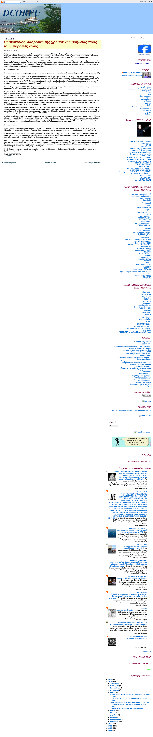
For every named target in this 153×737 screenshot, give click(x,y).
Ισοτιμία (148, 103)
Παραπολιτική (146, 257)
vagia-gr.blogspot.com (138, 636)
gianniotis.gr (146, 202)
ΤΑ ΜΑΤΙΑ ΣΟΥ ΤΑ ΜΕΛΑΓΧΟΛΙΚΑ (138, 157)
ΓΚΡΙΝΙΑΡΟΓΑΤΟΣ (144, 234)
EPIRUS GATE (146, 300)
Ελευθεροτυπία (145, 96)
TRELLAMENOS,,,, (144, 225)
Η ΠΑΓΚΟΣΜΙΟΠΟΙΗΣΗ (143, 181)
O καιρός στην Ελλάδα (142, 341)
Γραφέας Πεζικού (145, 236)
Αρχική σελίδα (50, 162)
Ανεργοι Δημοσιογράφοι (142, 232)
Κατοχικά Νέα (146, 246)
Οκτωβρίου (114, 686)
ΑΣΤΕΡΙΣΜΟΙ (146, 156)
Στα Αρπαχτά (146, 266)
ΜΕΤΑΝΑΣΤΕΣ (146, 147)
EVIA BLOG (147, 200)
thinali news (146, 312)
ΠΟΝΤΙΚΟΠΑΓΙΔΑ (144, 259)
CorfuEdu (147, 298)
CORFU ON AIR (145, 294)
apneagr (148, 193)
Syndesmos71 (146, 221)
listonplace (147, 303)
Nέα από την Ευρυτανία (142, 307)
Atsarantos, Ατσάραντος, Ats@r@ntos (132, 622)
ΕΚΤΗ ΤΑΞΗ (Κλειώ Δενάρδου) (139, 152)
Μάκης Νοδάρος (145, 254)
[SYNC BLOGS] (145, 416)
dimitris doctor (145, 198)
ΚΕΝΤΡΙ (148, 321)
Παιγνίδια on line (145, 373)
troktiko (148, 227)
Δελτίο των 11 (146, 238)
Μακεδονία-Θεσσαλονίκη (141, 107)
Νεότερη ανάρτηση (9, 162)
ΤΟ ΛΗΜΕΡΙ (147, 277)
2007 (110, 730)
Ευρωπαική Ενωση (144, 359)
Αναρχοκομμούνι (145, 230)
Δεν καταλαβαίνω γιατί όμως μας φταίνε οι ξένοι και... (130, 702)
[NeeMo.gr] (146, 401)
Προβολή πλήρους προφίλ (132, 75)
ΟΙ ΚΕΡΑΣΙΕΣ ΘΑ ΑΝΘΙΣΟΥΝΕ (140, 170)
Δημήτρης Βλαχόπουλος (132, 72)
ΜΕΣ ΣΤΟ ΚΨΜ (145, 177)
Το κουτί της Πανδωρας (142, 275)
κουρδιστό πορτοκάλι (143, 250)
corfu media (146, 293)
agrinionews (146, 291)
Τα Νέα (148, 112)
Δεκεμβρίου (115, 683)
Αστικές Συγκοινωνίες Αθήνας (140, 348)
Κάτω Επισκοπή (145, 319)
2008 (110, 728)
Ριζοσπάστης (146, 110)
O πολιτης (147, 214)
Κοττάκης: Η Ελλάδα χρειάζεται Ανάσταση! (132, 578)
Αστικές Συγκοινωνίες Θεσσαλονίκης (137, 350)
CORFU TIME (146, 296)
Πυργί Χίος (147, 330)
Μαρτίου (113, 717)
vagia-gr (148, 314)
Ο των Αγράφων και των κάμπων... (138, 328)
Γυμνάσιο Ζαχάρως (144, 318)
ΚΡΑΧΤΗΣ (147, 252)
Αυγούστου (114, 690)
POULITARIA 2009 (144, 218)
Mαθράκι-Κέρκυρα (144, 305)
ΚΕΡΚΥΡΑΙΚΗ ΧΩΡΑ (144, 248)
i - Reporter (147, 204)
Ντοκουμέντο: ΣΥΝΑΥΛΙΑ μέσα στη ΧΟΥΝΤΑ (135, 172)
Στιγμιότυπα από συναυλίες (140, 154)
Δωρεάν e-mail (145, 355)
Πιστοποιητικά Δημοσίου (141, 375)
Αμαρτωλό (147, 316)
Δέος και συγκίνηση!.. (125, 610)
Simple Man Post (145, 220)
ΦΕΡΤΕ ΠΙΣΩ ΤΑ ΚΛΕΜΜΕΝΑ (140, 141)
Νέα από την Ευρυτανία (142, 327)
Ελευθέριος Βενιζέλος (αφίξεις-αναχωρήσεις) (134, 357)
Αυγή (149, 92)
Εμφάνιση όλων (147, 651)
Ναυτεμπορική (145, 108)
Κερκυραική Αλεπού (143, 323)
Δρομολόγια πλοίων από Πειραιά (138, 354)
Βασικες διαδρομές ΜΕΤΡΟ (141, 352)
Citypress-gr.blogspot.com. (141, 195)
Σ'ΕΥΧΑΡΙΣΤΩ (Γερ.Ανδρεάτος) (140, 149)
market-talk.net (145, 211)
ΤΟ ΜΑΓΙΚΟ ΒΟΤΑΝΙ (143, 165)
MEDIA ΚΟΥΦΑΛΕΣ (144, 212)
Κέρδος (148, 105)
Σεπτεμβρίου (115, 688)
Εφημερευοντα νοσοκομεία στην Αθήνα (136, 361)
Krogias (148, 205)
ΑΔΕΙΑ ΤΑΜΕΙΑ (145, 175)
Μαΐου (112, 713)
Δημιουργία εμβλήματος (145, 54)
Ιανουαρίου (114, 721)
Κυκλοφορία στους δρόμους (140, 364)
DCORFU (22, 12)
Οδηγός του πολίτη (144, 370)
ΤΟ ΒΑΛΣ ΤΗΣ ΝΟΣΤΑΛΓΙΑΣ (141, 174)
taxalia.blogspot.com (143, 223)
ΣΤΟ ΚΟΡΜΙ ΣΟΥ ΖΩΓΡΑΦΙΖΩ (140, 150)
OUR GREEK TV (145, 216)
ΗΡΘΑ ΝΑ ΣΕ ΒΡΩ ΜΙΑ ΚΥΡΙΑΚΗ (139, 159)
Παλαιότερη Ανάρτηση (92, 162)
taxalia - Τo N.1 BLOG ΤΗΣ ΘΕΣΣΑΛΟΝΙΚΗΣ (130, 471)
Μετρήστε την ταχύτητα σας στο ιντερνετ (136, 368)
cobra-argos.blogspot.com (141, 196)
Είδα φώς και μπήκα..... (142, 241)
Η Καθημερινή (146, 100)
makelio (148, 209)
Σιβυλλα (148, 263)
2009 (110, 726)
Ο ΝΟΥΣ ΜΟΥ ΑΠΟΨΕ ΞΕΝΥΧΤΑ (139, 161)
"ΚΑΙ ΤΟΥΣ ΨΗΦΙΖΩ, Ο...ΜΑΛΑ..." (138, 168)
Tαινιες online (146, 345)
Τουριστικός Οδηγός (143, 382)
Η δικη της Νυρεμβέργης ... (137, 638)
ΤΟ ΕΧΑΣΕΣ (147, 273)
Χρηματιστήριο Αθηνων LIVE (140, 384)
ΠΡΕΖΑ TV (147, 261)
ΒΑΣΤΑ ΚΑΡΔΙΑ (145, 179)
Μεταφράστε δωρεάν (143, 366)
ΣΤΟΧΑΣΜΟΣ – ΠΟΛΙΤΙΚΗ (142, 270)
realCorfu (147, 310)
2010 (110, 724)
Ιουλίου (113, 692)
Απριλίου (114, 715)
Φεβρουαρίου (115, 719)
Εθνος (149, 94)
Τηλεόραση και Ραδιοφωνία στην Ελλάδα (135, 272)
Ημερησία (147, 101)
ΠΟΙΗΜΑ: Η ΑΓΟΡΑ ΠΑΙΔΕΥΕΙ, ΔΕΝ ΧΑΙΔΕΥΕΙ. (127, 708)
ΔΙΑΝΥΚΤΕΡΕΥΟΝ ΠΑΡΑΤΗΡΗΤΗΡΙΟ (138, 239)
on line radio (146, 343)
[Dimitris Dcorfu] (144, 52)
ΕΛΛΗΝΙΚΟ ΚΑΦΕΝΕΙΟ (143, 243)
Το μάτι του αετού (144, 380)
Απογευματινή (145, 91)
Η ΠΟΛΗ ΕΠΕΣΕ (145, 143)
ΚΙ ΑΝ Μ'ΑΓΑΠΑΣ (145, 166)
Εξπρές (148, 98)
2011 (110, 681)
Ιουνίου (113, 711)
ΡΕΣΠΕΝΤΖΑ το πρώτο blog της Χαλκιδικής (135, 332)
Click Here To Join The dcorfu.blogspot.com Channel (131, 410)
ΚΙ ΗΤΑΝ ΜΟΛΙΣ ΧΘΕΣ (143, 163)
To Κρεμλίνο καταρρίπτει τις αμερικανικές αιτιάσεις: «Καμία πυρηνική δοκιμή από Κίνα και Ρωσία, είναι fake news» (128, 596)
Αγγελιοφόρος (146, 87)
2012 (110, 679)
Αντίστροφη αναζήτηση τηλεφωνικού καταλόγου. (132, 346)
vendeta (148, 229)
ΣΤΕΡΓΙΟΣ (147, 268)
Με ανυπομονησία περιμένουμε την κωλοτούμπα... (128, 624)
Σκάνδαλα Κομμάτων (143, 264)
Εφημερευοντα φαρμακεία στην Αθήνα (136, 363)
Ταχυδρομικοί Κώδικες (142, 377)
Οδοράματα (147, 371)
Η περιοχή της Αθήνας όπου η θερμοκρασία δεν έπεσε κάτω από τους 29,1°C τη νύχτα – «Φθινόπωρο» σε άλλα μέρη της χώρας (128, 564)
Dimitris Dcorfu (147, 44)
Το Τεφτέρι (147, 279)
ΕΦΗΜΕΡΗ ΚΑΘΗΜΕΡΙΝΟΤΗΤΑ (139, 245)
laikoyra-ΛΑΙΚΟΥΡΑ (144, 207)
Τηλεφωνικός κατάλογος (142, 379)
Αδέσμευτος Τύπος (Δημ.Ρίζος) (139, 89)
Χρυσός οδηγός (145, 386)
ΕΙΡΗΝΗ (148, 145)
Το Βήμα (148, 114)
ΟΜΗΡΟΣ (148, 255)
